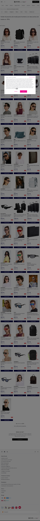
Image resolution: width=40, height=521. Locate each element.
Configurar (16, 91)
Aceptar (23, 91)
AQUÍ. (17, 88)
